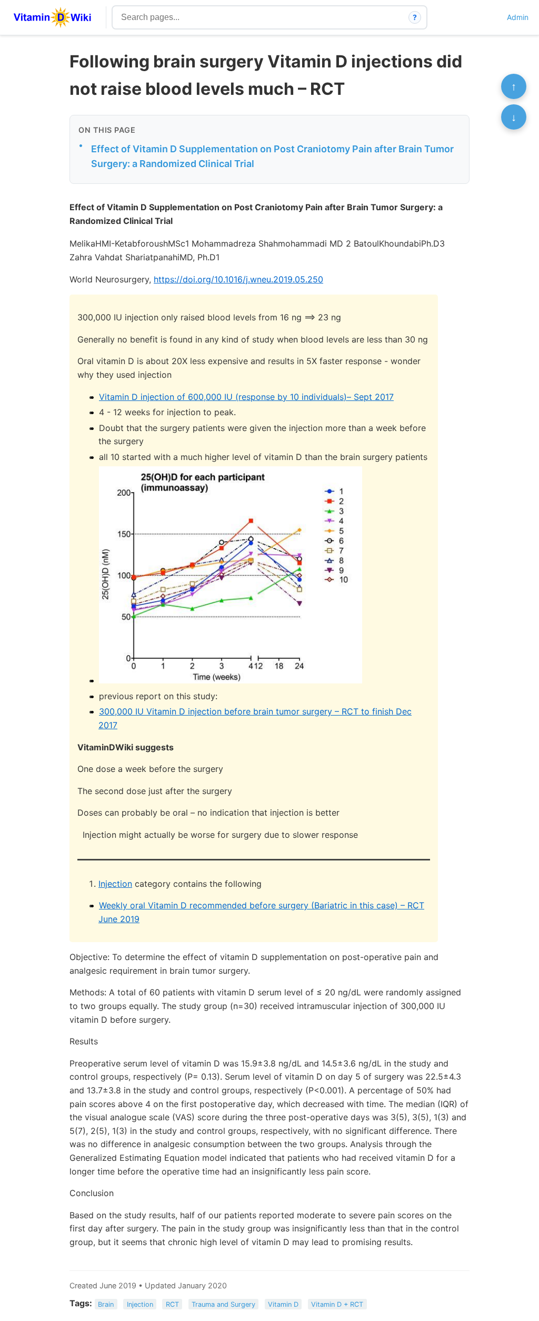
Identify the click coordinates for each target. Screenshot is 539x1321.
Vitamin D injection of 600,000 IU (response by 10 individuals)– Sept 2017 (246, 397)
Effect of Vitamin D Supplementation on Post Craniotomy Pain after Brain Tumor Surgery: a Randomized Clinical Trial (272, 156)
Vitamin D (283, 1304)
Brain (106, 1304)
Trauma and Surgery (223, 1304)
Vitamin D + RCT (337, 1304)
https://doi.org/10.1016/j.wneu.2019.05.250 (238, 279)
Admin (517, 17)
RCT (172, 1304)
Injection (115, 883)
